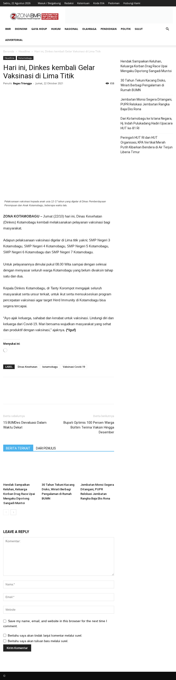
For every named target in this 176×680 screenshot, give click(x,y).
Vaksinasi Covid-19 (74, 366)
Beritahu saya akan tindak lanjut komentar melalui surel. (45, 635)
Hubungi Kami (131, 3)
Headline (24, 51)
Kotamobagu (25, 57)
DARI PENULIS (46, 448)
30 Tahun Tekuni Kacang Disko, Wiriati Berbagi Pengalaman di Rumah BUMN (143, 85)
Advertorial (14, 40)
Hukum (55, 29)
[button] (167, 29)
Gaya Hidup (39, 29)
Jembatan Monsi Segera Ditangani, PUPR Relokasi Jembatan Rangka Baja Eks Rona (146, 104)
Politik (126, 29)
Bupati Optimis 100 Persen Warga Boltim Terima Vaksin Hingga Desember (88, 427)
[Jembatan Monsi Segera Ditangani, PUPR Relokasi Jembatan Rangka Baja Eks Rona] (97, 469)
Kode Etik (98, 3)
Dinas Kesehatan (27, 366)
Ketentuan (83, 3)
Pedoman (114, 3)
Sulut (139, 29)
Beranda (8, 51)
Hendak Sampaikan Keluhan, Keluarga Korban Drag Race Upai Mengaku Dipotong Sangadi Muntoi (19, 494)
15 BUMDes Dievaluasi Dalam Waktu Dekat (25, 424)
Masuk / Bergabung (49, 3)
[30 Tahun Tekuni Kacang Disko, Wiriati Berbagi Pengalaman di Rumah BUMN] (58, 469)
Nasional (71, 29)
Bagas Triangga (22, 83)
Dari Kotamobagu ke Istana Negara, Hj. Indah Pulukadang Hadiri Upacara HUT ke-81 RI (147, 123)
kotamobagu (50, 366)
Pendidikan (109, 29)
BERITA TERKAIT (18, 448)
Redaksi (69, 3)
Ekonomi (21, 29)
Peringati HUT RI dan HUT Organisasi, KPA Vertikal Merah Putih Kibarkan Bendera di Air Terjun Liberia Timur (147, 145)
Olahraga (89, 29)
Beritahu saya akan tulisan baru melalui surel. (38, 641)
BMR (8, 29)
